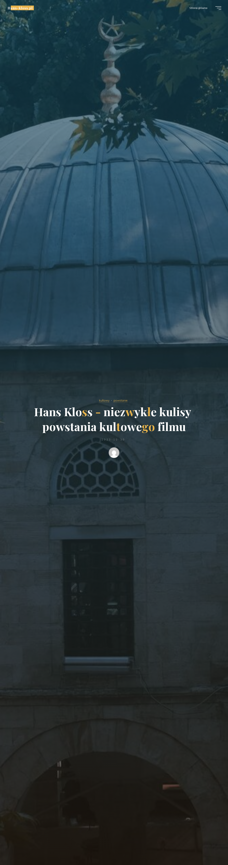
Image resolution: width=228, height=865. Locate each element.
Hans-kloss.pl (20, 8)
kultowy (104, 400)
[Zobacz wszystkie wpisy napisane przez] (114, 453)
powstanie (120, 400)
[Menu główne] (218, 8)
